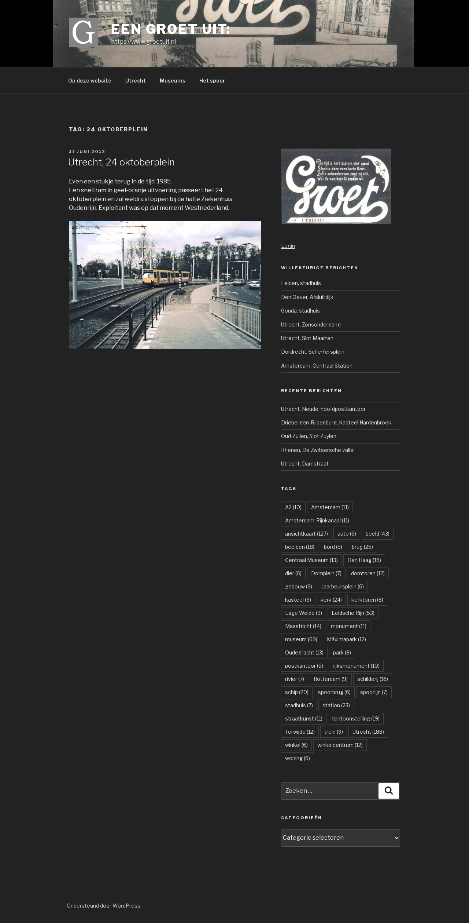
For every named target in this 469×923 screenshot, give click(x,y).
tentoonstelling (356, 718)
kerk (331, 600)
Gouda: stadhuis (300, 310)
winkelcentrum (340, 745)
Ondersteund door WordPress (103, 905)
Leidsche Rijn (353, 613)
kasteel (298, 600)
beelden (299, 547)
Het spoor (212, 80)
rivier (294, 679)
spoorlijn (374, 692)
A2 (293, 507)
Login (288, 245)
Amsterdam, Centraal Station (316, 365)
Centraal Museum (311, 560)
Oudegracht (304, 652)
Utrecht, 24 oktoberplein (121, 162)
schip (297, 692)
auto (346, 533)
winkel (296, 745)
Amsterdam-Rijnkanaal (317, 520)
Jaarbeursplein (343, 586)
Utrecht (135, 80)
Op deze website (89, 80)
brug (362, 547)
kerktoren (367, 600)
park (342, 652)
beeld (377, 533)
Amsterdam (330, 507)
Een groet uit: (171, 29)
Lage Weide (303, 613)
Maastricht (303, 626)
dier (293, 573)
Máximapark (346, 639)
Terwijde (300, 732)
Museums (172, 80)
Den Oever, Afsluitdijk (307, 297)
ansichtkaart (306, 533)
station (336, 705)
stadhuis (299, 705)
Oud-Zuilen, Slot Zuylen (308, 436)
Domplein (326, 573)
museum (301, 639)
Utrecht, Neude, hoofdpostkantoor (323, 409)
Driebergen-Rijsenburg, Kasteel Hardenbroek (336, 422)
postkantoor (304, 666)
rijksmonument (356, 666)
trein (333, 732)
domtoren (368, 573)
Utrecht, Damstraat (305, 463)
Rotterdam (331, 679)
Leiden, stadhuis (301, 283)
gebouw (298, 586)
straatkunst (303, 718)
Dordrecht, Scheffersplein (312, 352)
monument (348, 626)
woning (297, 758)
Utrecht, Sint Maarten (307, 338)
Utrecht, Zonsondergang (311, 324)
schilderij (372, 679)
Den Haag (364, 560)
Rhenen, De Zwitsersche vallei (318, 450)
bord (333, 547)
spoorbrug (334, 692)
